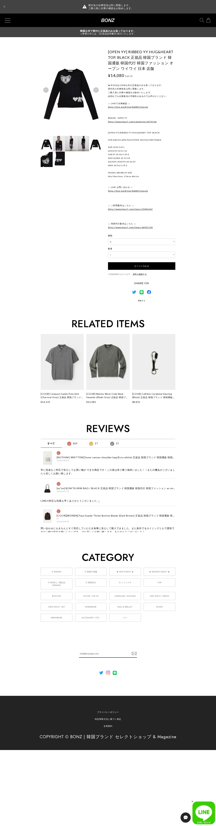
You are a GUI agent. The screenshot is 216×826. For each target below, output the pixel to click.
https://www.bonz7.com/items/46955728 (130, 227)
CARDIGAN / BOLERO (125, 596)
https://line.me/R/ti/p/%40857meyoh (128, 107)
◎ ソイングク (125, 582)
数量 (110, 248)
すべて (51, 443)
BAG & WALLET (125, 607)
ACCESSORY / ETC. (91, 617)
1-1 (125, 617)
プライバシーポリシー (108, 712)
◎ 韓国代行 (91, 582)
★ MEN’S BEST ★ (125, 572)
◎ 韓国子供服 (91, 572)
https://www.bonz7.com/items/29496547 (130, 209)
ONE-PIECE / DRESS (159, 596)
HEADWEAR (91, 607)
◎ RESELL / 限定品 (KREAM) (56, 583)
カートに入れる (141, 265)
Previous (46, 90)
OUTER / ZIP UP (90, 596)
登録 (134, 653)
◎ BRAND (56, 572)
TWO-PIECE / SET (56, 607)
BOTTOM (56, 596)
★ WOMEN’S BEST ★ (159, 572)
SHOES (159, 607)
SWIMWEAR (56, 617)
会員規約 (108, 726)
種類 (110, 235)
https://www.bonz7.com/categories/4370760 (132, 121)
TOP (159, 582)
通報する (141, 301)
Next (96, 90)
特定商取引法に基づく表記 (108, 719)
